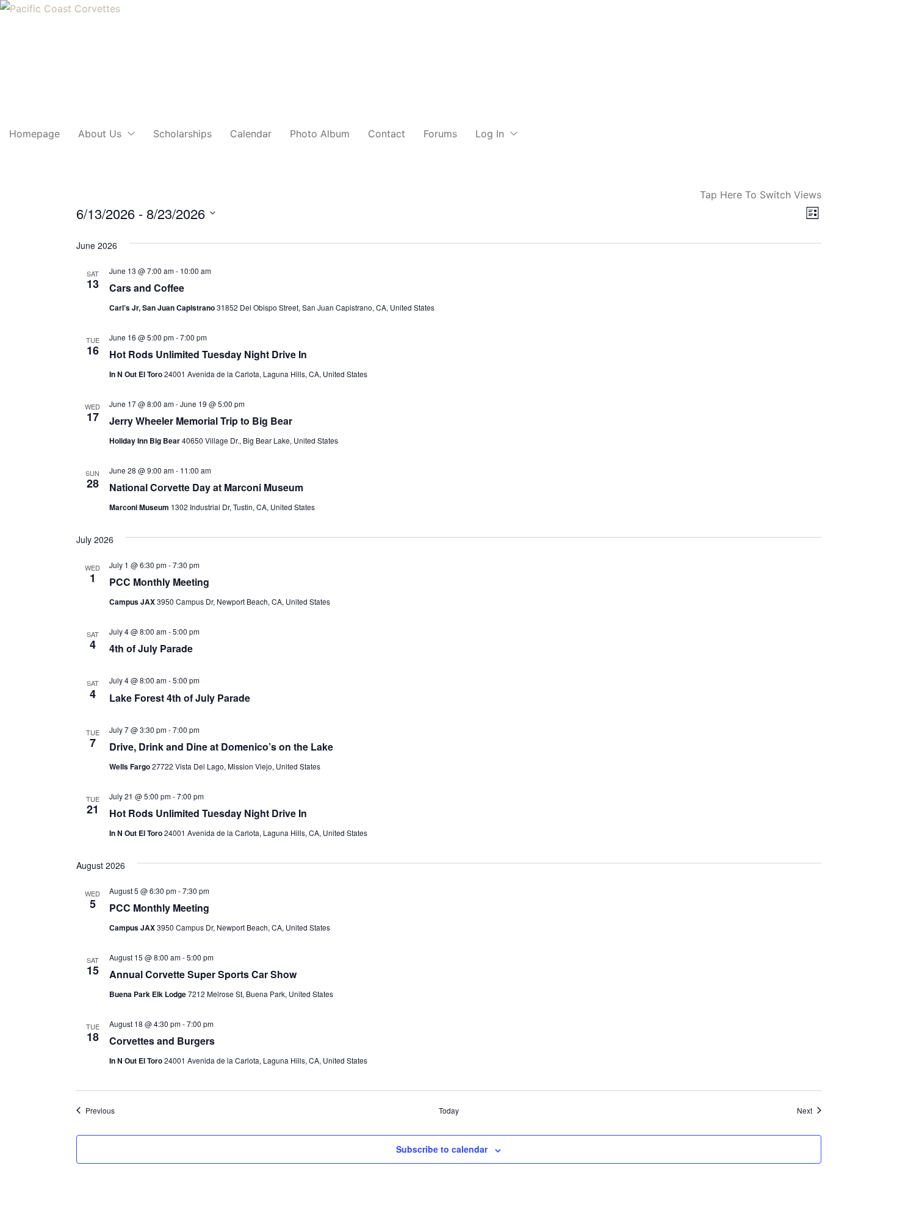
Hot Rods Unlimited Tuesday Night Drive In (208, 354)
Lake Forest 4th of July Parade (179, 698)
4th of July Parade (151, 648)
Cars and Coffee (146, 288)
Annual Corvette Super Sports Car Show (203, 974)
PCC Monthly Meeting (159, 582)
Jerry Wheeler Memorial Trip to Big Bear (200, 421)
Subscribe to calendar (442, 1149)
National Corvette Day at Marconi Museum (206, 487)
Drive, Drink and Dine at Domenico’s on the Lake (221, 747)
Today (449, 1110)
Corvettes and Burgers (162, 1041)
